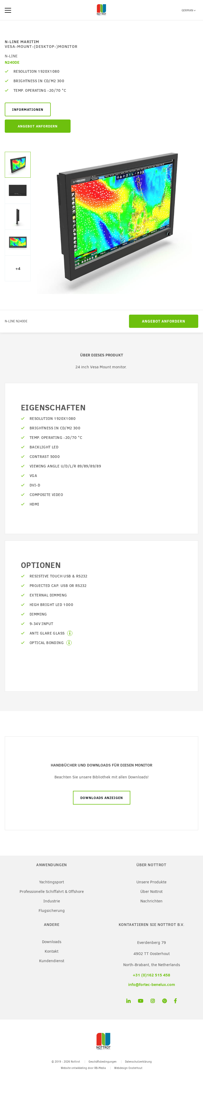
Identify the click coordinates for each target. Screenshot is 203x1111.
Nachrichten (151, 901)
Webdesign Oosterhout (128, 1068)
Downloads (51, 941)
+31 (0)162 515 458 (151, 975)
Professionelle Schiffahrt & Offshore (52, 891)
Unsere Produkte (151, 882)
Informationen (27, 109)
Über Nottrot (151, 891)
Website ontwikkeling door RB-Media (83, 1068)
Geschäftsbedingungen (103, 1061)
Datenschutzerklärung (138, 1061)
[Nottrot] (101, 15)
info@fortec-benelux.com (151, 984)
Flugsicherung (52, 910)
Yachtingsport (51, 882)
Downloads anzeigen (101, 797)
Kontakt (51, 951)
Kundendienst (51, 960)
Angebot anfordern (38, 126)
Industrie (51, 901)
